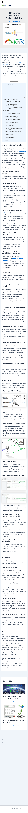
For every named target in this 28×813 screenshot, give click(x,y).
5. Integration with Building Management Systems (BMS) (13, 129)
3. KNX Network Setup (9, 125)
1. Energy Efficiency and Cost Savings (12, 111)
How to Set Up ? (7, 120)
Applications (6, 132)
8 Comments (6, 701)
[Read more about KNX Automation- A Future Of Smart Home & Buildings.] (14, 689)
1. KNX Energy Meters (9, 102)
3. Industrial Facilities (9, 137)
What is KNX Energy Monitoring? (10, 99)
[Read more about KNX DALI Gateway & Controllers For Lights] (14, 711)
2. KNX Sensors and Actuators (11, 104)
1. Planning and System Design (11, 122)
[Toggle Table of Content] (23, 97)
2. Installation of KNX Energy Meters (12, 123)
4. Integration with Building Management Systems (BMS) (13, 108)
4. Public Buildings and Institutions (12, 138)
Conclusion (5, 140)
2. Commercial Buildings (10, 135)
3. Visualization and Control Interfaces (13, 105)
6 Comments (6, 725)
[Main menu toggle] (25, 6)
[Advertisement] (8, 91)
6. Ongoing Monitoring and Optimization (13, 131)
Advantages (6, 110)
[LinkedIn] (2, 2)
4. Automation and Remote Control (12, 117)
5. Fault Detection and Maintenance (12, 119)
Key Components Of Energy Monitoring (12, 101)
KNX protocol (22, 151)
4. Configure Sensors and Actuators (12, 126)
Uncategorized (13, 701)
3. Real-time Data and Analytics (11, 116)
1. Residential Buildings (9, 134)
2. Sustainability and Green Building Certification (12, 114)
